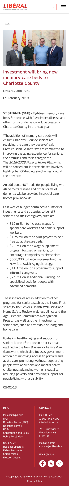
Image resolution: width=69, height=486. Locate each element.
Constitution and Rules (16, 432)
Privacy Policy (34, 481)
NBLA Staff (9, 443)
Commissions (10, 453)
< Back (6, 23)
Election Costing (12, 457)
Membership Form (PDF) (13, 416)
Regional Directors (13, 446)
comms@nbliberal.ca (50, 446)
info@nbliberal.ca (48, 422)
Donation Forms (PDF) (15, 422)
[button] (63, 479)
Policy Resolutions (13, 436)
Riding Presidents (12, 450)
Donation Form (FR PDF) (13, 427)
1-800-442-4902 (49, 418)
